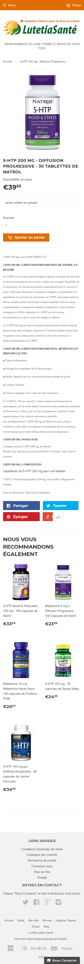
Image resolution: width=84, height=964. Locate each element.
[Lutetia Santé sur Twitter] (25, 903)
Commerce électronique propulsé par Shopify (40, 939)
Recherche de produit (42, 860)
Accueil (7, 61)
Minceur (47, 920)
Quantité (8, 218)
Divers (36, 926)
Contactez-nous (42, 866)
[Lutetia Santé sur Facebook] (36, 903)
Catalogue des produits (42, 854)
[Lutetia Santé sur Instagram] (58, 903)
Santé (20, 920)
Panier (76, 5)
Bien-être (33, 920)
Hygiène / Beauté (66, 920)
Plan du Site (42, 872)
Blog (46, 926)
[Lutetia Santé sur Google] (47, 903)
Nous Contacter (64, 960)
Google (42, 877)
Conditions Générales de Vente (42, 849)
